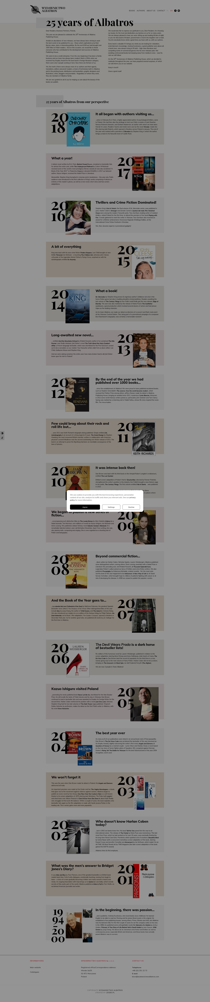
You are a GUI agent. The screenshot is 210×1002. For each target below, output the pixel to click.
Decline (131, 507)
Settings (111, 507)
